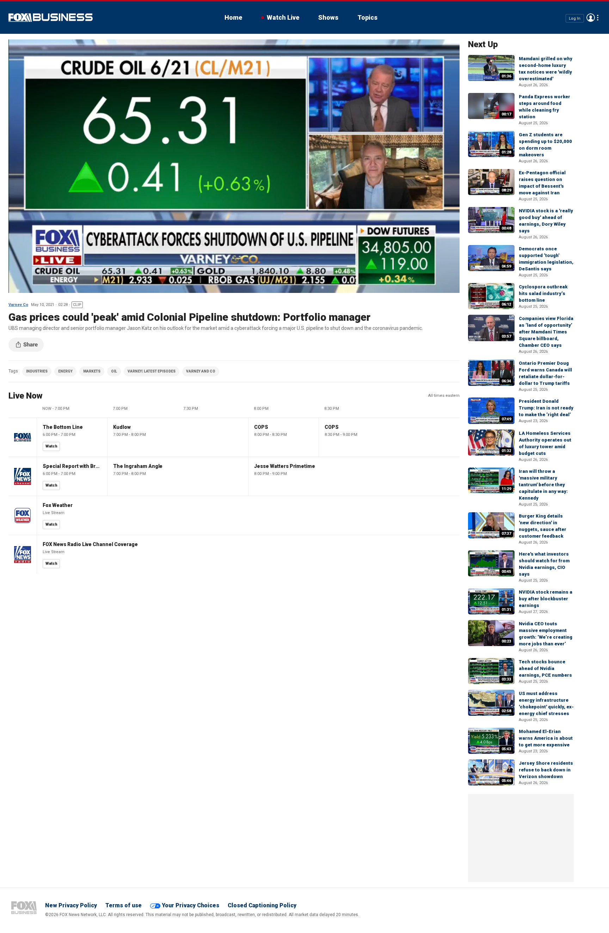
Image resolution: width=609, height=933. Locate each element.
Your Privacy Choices (190, 905)
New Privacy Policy (71, 905)
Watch (51, 446)
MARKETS (91, 371)
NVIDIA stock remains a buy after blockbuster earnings (545, 598)
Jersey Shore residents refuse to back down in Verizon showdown (546, 769)
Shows (328, 17)
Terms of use (123, 905)
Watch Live (283, 17)
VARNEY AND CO (200, 371)
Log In (574, 18)
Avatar (590, 17)
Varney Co (18, 304)
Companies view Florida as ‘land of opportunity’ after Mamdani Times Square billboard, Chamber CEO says (546, 332)
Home (233, 17)
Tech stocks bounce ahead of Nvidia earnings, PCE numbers (545, 668)
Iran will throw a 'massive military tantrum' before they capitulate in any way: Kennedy (543, 485)
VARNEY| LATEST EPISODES (152, 371)
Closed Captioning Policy (262, 905)
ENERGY (65, 371)
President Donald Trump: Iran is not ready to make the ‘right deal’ (546, 408)
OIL (114, 371)
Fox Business (50, 17)
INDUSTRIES (37, 371)
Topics (367, 17)
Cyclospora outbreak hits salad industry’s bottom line (543, 293)
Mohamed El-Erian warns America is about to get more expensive (546, 738)
